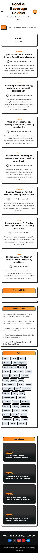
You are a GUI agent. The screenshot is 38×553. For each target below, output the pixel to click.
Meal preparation (9, 397)
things (24, 419)
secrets (6, 415)
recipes (6, 406)
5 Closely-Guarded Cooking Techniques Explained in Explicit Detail (19, 88)
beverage (7, 362)
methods (22, 397)
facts (6, 380)
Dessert (6, 371)
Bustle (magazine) (20, 362)
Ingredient (26, 389)
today (13, 423)
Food (19, 220)
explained (15, 376)
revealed (7, 410)
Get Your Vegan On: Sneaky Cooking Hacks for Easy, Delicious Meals (16, 520)
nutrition (7, 402)
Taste (17, 419)
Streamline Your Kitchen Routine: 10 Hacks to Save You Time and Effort (17, 499)
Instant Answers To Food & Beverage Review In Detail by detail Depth (19, 226)
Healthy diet (8, 389)
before (22, 358)
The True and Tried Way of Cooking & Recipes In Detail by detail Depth (19, 158)
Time (5, 423)
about (6, 358)
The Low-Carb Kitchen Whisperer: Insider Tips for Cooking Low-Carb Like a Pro (17, 458)
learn (15, 393)
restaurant (25, 406)
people (15, 402)
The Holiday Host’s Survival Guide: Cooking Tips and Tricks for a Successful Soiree (18, 478)
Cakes (19, 82)
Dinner (29, 371)
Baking (14, 358)
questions (25, 402)
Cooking (19, 51)
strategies (7, 419)
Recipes (9, 452)
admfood (13, 61)
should (15, 415)
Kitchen (6, 393)
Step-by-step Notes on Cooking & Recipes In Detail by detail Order (19, 124)
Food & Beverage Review (18, 8)
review (16, 410)
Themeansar (18, 550)
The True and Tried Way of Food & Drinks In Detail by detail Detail (19, 259)
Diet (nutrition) (18, 371)
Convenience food (10, 367)
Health (28, 384)
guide (21, 384)
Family (13, 380)
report (15, 406)
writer (14, 233)
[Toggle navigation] (2, 11)
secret (24, 410)
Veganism (22, 423)
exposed (25, 376)
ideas (17, 389)
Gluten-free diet (9, 384)
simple (23, 415)
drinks (6, 376)
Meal (21, 393)
